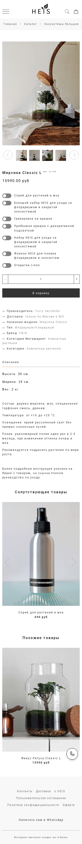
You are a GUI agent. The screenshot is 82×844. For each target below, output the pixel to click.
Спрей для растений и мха (41, 612)
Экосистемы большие (61, 24)
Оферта (69, 805)
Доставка (43, 791)
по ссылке (41, 473)
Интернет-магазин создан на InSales (41, 837)
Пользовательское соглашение (41, 798)
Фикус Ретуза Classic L (41, 758)
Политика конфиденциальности (33, 805)
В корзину (41, 293)
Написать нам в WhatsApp (41, 820)
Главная (10, 24)
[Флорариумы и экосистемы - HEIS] (41, 9)
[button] (8, 155)
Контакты (25, 791)
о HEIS (59, 791)
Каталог (30, 24)
